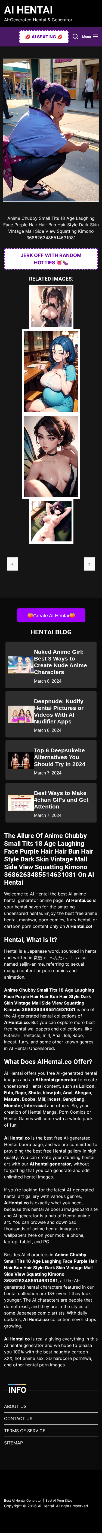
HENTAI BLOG (51, 632)
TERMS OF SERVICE (24, 1430)
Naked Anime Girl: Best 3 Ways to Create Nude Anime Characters (60, 662)
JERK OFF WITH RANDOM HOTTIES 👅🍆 (51, 258)
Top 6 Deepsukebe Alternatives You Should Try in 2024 (59, 757)
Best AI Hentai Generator (23, 1500)
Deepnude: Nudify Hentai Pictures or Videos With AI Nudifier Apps (59, 711)
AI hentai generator (56, 1079)
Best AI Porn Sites (58, 1500)
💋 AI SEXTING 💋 (44, 36)
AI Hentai (28, 10)
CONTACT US (18, 1418)
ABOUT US (15, 1406)
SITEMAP (13, 1443)
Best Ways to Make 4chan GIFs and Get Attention (61, 800)
